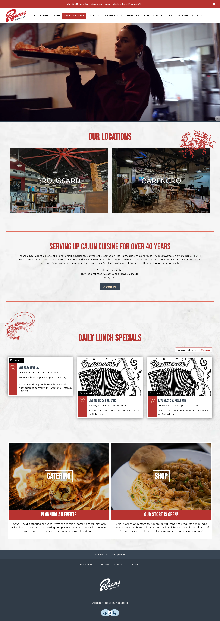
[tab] (187, 349)
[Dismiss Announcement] (214, 4)
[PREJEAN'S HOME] (15, 15)
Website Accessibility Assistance (110, 602)
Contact (159, 15)
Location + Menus (47, 15)
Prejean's (110, 585)
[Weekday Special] (40, 378)
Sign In (197, 15)
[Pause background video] (217, 118)
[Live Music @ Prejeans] (110, 390)
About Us (143, 15)
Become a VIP (179, 15)
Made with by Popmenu (63, 554)
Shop (129, 15)
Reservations (74, 15)
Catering (95, 15)
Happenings (113, 15)
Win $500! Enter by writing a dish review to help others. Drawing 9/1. (104, 4)
